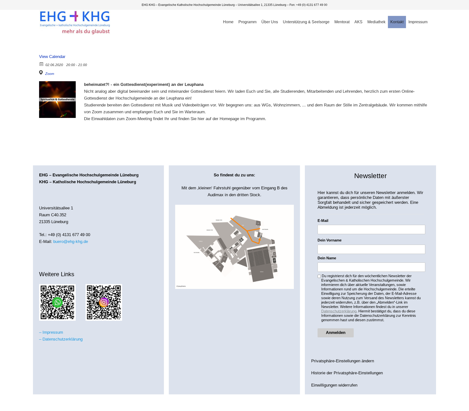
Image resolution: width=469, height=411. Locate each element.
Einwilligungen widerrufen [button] (334, 385)
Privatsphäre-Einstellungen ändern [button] (342, 361)
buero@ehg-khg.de (70, 241)
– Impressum (51, 332)
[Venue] (41, 72)
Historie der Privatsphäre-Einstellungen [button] (347, 373)
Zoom (49, 74)
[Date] (41, 63)
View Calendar (52, 56)
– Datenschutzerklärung (61, 339)
